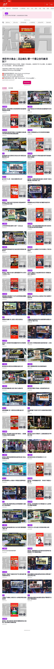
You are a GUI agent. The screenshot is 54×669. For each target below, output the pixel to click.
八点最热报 (22, 8)
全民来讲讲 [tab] (40, 22)
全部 (3, 8)
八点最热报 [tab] (32, 22)
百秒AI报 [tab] (15, 22)
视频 (48, 8)
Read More (27, 82)
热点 (9, 1)
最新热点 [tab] (8, 22)
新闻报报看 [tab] (23, 22)
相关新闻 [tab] (4, 88)
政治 (28, 8)
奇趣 (44, 8)
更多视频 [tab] (10, 88)
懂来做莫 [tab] (48, 22)
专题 (40, 8)
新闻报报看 (15, 8)
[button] (3, 15)
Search (47, 4)
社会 (32, 8)
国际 (36, 8)
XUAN (4, 1)
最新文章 (8, 8)
